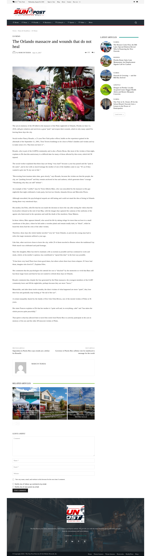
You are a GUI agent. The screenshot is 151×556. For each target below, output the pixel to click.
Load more (118, 114)
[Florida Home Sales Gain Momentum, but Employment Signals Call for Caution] (53, 403)
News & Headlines (24, 31)
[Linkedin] (72, 541)
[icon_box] (77, 2)
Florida (26, 407)
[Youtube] (137, 1)
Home (15, 31)
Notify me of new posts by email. (27, 487)
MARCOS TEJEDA (25, 52)
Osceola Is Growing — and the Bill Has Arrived (81, 416)
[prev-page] (14, 423)
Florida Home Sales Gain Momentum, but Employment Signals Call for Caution (53, 415)
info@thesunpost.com (79, 535)
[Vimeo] (134, 1)
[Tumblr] (85, 541)
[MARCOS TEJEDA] (14, 52)
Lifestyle (116, 85)
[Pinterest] (78, 541)
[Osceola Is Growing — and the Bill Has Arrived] (81, 403)
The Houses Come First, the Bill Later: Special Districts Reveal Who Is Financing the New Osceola (26, 413)
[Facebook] (66, 541)
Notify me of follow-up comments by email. (31, 484)
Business (53, 409)
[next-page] (17, 423)
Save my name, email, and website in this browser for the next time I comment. (40, 479)
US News (35, 31)
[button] (135, 22)
